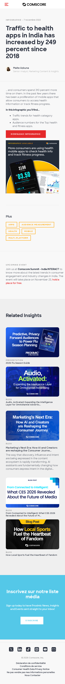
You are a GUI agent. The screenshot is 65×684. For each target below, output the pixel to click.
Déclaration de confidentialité (31, 663)
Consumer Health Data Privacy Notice (31, 669)
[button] (6, 4)
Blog (9, 399)
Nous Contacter (32, 675)
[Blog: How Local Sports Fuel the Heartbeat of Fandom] (32, 534)
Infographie (14, 20)
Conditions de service (31, 666)
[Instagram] (36, 650)
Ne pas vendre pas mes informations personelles (31, 672)
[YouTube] (45, 650)
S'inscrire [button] (32, 620)
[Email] (54, 650)
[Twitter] (11, 650)
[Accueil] (34, 4)
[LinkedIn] (20, 650)
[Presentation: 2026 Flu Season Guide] (32, 342)
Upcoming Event (16, 265)
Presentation (14, 360)
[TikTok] (28, 650)
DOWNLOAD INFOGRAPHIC (26, 134)
